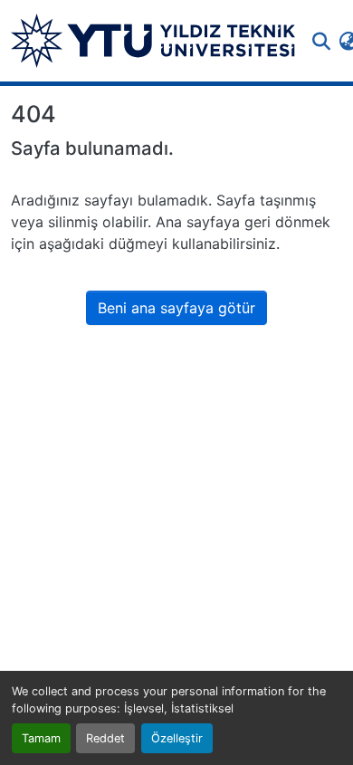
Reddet (105, 738)
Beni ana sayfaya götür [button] (176, 308)
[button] (153, 41)
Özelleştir (177, 738)
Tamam (41, 738)
